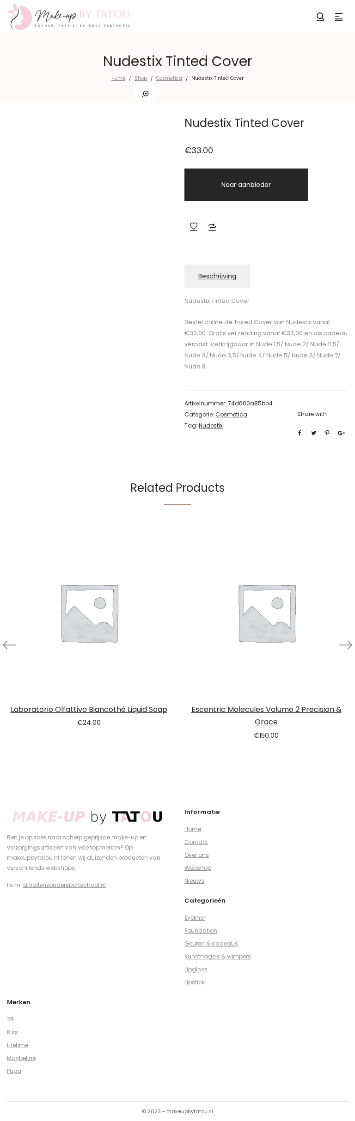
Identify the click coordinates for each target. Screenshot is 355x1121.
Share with (312, 414)
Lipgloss (196, 969)
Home (118, 78)
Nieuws (194, 881)
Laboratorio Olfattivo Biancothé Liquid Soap (89, 709)
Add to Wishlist (193, 226)
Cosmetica (169, 78)
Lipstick (194, 982)
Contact (196, 842)
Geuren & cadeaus (211, 943)
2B (10, 1019)
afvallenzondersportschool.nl (64, 885)
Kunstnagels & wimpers (217, 956)
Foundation (200, 930)
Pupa (14, 1071)
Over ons (196, 855)
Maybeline (21, 1058)
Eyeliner (194, 918)
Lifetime (17, 1045)
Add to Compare (212, 226)
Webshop (197, 868)
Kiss (12, 1032)
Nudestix (211, 425)
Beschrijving (217, 276)
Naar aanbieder (246, 184)
